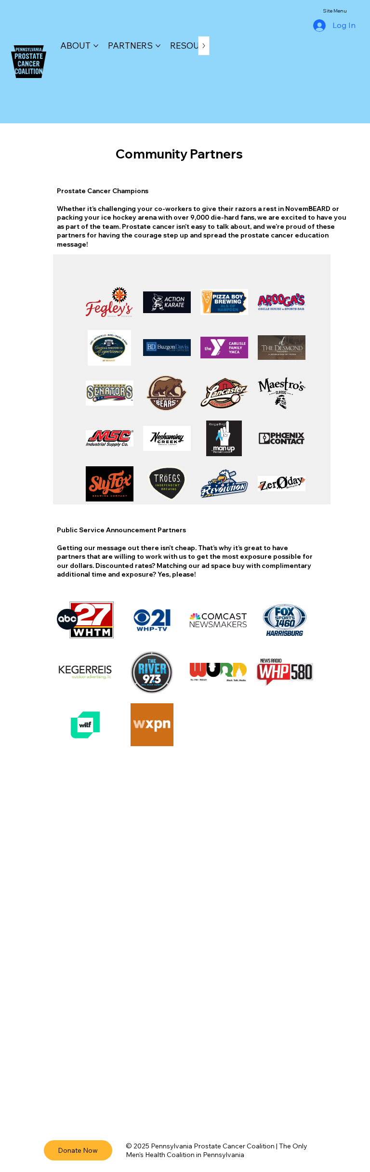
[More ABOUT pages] (95, 45)
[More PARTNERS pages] (158, 45)
